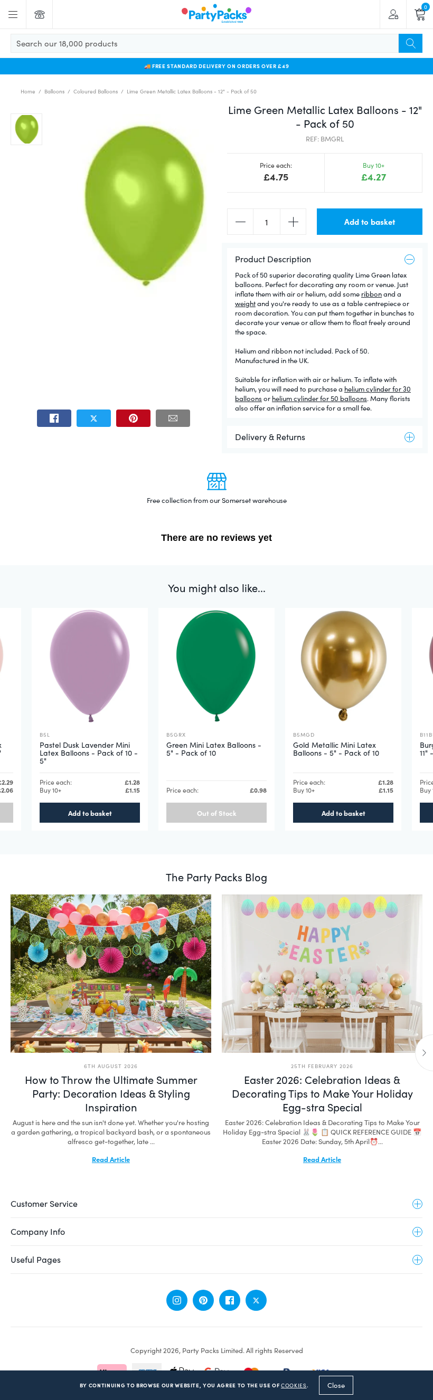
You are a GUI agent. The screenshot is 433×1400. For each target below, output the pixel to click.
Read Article (111, 1159)
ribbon (371, 294)
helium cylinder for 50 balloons (319, 398)
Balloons (54, 91)
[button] (26, 129)
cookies (294, 1385)
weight (245, 303)
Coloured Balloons (95, 91)
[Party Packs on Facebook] (229, 1300)
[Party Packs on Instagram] (176, 1300)
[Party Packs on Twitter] (256, 1300)
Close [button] (336, 1385)
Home (28, 91)
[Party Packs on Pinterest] (203, 1300)
